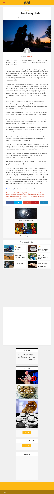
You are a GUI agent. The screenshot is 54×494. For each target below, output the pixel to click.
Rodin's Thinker (15, 196)
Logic (8, 196)
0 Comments (32, 17)
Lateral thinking (42, 194)
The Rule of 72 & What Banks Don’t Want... (27, 391)
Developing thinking (23, 193)
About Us (33, 492)
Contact (49, 492)
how (18, 194)
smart (33, 196)
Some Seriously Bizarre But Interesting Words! (43, 265)
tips (20, 198)
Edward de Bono (39, 193)
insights (34, 194)
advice (8, 193)
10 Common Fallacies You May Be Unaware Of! (43, 249)
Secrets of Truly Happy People (27, 406)
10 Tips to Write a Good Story (19, 264)
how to (23, 194)
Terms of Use (44, 492)
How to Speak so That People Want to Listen (27, 377)
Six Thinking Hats (25, 196)
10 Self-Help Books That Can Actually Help (20, 257)
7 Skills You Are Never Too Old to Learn (43, 257)
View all (27, 432)
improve (28, 194)
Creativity (13, 193)
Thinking (14, 198)
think (42, 196)
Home (28, 492)
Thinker (9, 198)
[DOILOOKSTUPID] (27, 2)
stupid (38, 196)
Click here (26, 445)
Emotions (9, 194)
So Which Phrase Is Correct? (20, 248)
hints (14, 194)
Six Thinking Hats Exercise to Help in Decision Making (27, 420)
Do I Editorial (25, 17)
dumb (31, 193)
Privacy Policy (38, 492)
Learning (27, 10)
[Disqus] (27, 288)
